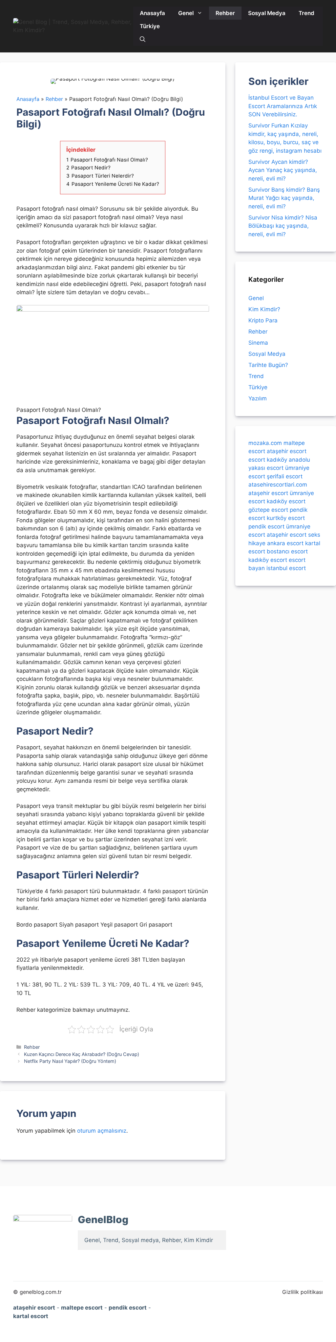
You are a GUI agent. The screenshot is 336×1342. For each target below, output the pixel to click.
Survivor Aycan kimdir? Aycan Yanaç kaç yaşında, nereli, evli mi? (282, 170)
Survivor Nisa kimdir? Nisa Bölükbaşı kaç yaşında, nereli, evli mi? (282, 226)
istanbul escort (286, 568)
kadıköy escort (286, 501)
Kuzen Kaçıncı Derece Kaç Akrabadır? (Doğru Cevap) (81, 1054)
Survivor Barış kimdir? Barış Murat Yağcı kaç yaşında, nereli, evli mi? (284, 198)
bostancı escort (287, 551)
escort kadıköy (267, 459)
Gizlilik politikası (302, 1292)
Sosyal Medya (266, 13)
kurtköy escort (286, 518)
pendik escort (266, 526)
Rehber (225, 13)
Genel (186, 13)
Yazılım (257, 398)
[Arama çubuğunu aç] (142, 39)
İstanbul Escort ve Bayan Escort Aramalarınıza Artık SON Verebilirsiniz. (282, 106)
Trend (306, 13)
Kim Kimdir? (264, 309)
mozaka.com (265, 443)
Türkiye (150, 26)
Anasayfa (152, 13)
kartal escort (30, 1316)
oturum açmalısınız (101, 1130)
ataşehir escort (286, 451)
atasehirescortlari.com (277, 484)
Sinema (258, 342)
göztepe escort (268, 510)
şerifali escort (285, 476)
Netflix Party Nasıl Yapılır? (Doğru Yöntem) (70, 1061)
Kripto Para (263, 320)
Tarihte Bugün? (268, 365)
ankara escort (285, 543)
